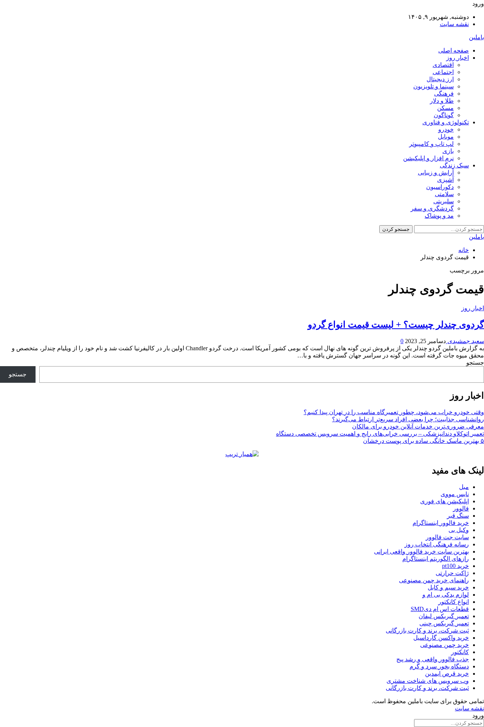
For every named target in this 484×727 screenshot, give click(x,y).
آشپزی (445, 179)
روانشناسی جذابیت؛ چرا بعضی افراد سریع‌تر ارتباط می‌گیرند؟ (408, 419)
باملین (476, 37)
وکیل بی (458, 530)
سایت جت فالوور (447, 537)
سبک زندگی (454, 165)
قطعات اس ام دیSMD (440, 609)
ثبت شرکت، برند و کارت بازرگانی (427, 630)
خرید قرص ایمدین (447, 673)
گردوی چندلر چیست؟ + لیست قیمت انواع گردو (396, 324)
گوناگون (444, 115)
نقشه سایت (454, 24)
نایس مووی (455, 494)
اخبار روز (457, 57)
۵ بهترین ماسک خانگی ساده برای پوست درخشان (423, 441)
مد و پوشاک (439, 215)
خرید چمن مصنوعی (444, 645)
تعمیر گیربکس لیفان (444, 616)
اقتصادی (443, 65)
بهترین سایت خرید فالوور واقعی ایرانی (421, 551)
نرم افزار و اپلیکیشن (428, 158)
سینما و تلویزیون (433, 86)
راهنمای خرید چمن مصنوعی (434, 580)
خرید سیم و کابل (448, 587)
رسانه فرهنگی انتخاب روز (437, 544)
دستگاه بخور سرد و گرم (439, 666)
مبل (464, 487)
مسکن (445, 108)
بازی (448, 151)
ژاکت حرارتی (452, 573)
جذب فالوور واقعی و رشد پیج (432, 659)
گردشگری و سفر (432, 208)
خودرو (446, 129)
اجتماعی (443, 72)
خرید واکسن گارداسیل (441, 637)
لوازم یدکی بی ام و (445, 594)
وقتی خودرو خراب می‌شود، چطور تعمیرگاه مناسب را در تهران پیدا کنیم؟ (394, 412)
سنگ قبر (458, 515)
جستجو (475, 362)
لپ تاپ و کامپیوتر (431, 144)
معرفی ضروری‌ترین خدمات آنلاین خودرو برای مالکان (418, 426)
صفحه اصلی (453, 50)
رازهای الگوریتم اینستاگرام (435, 558)
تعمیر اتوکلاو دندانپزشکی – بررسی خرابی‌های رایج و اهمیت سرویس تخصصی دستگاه (380, 433)
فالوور (461, 508)
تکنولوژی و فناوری (445, 122)
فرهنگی (444, 93)
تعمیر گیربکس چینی (444, 623)
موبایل (446, 136)
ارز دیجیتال (440, 79)
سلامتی (444, 194)
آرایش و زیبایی (436, 172)
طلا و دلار (442, 100)
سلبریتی (443, 201)
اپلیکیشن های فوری (444, 501)
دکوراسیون (440, 187)
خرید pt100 (455, 566)
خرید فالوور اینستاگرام (441, 523)
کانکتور (460, 652)
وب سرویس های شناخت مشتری (427, 681)
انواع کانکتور (453, 602)
